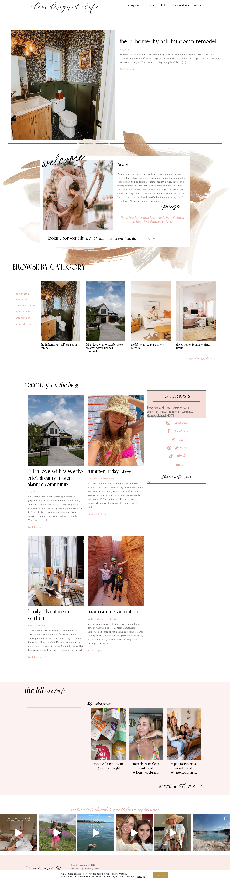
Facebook (180, 431)
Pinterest (180, 448)
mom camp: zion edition (113, 612)
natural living (107, 478)
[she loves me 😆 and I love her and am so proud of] (134, 832)
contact (198, 5)
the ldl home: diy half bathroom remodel (168, 41)
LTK (181, 439)
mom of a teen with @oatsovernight (108, 766)
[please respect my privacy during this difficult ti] (173, 832)
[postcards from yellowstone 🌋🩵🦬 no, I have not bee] (211, 832)
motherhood (45, 491)
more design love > (201, 359)
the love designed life (81, 865)
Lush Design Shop (91, 868)
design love (125, 49)
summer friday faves (109, 471)
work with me (180, 5)
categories (134, 5)
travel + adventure (36, 625)
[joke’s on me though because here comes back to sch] (18, 832)
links (163, 5)
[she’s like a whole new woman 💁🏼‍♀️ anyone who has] (57, 832)
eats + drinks (94, 478)
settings (141, 876)
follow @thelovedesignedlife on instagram (115, 809)
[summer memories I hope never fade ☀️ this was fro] (95, 832)
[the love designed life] (63, 13)
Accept (161, 875)
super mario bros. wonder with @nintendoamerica (184, 768)
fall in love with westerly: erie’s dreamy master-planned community (104, 348)
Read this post (127, 69)
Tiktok (180, 456)
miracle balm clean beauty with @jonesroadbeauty (146, 768)
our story (150, 5)
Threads (180, 464)
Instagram (180, 423)
